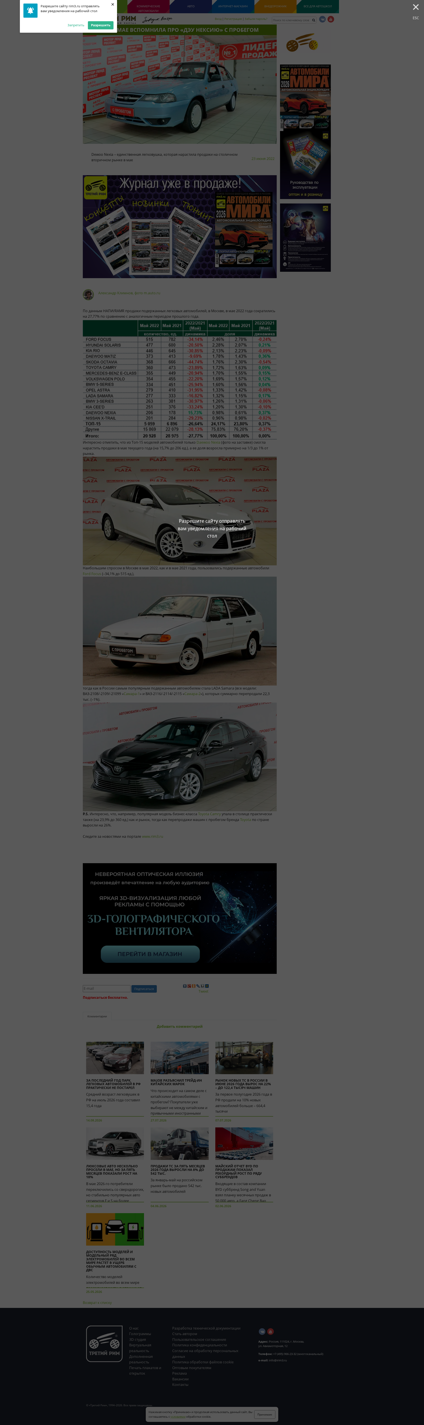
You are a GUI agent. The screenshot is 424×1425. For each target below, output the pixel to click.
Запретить (76, 25)
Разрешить (100, 25)
